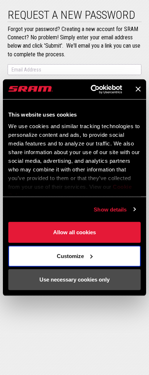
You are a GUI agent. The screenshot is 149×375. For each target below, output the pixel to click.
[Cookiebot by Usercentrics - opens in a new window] (92, 89)
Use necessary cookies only (74, 279)
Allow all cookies (74, 232)
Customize (70, 256)
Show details (110, 209)
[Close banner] (138, 89)
